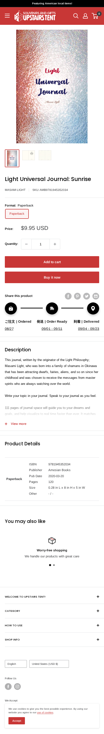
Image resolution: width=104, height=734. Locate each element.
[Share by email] (95, 296)
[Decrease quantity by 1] (26, 244)
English (11, 663)
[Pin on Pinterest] (77, 296)
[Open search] (76, 16)
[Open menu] (7, 16)
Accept (16, 720)
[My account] (85, 16)
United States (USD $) (45, 663)
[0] (95, 16)
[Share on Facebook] (68, 296)
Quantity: (11, 244)
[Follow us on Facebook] (8, 686)
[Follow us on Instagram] (17, 686)
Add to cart (52, 262)
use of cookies (45, 712)
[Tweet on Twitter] (86, 296)
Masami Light (15, 190)
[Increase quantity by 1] (55, 244)
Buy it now (52, 277)
